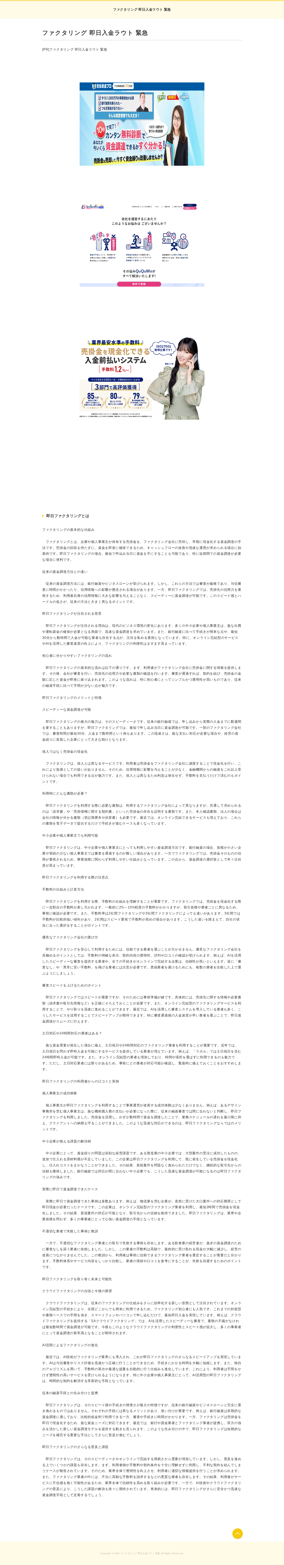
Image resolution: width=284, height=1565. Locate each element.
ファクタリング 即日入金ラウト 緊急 (142, 9)
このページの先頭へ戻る (237, 1533)
